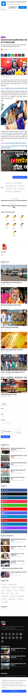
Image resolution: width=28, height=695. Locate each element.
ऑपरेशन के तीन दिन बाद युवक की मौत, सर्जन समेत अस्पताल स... (18, 449)
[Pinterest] (9, 637)
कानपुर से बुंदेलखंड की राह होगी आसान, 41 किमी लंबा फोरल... (19, 456)
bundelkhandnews (5, 587)
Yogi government (11, 599)
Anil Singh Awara (14, 563)
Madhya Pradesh (20, 596)
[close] (26, 678)
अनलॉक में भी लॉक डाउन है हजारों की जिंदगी (9, 327)
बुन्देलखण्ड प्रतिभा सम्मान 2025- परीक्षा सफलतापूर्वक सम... (17, 554)
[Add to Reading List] (23, 55)
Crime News (12, 596)
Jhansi (7, 593)
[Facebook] (2, 634)
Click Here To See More (19, 177)
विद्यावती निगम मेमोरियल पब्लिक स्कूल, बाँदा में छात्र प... (18, 471)
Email (2, 414)
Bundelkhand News (12, 584)
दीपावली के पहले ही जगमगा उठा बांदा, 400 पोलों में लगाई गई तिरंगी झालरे (14, 200)
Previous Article (14, 198)
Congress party (9, 183)
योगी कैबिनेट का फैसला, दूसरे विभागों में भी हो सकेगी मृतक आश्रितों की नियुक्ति (14, 206)
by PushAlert (4, 8)
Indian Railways (5, 602)
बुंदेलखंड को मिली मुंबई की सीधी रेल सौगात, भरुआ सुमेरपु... (18, 649)
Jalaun (16, 593)
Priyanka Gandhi (9, 188)
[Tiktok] (13, 634)
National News (5, 596)
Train (15, 188)
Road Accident (20, 599)
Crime (3, 593)
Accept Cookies (14, 691)
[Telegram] (6, 637)
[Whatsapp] (17, 634)
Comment (3, 420)
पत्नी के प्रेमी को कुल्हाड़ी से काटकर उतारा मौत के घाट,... (19, 572)
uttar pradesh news (18, 183)
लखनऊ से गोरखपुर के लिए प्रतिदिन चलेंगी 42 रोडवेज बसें (15, 143)
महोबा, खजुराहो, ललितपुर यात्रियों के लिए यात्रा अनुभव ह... (18, 656)
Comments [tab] (4, 404)
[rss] (2, 641)
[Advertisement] (14, 22)
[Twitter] (6, 634)
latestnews (14, 587)
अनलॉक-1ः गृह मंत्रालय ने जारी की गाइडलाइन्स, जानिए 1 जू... (13, 372)
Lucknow (16, 590)
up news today (9, 191)
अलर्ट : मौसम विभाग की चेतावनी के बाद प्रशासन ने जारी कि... (19, 463)
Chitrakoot (4, 584)
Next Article (13, 204)
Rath (12, 593)
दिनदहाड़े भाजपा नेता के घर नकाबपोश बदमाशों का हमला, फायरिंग (12, 568)
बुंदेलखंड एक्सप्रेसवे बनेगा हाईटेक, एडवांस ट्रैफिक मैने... (18, 664)
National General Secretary (11, 186)
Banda (3, 590)
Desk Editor (3, 251)
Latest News (9, 590)
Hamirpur (22, 590)
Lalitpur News (21, 188)
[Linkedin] (13, 637)
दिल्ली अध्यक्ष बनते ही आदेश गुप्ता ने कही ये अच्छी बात (11, 305)
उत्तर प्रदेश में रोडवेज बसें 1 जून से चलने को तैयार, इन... (12, 282)
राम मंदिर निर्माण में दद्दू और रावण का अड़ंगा (9, 394)
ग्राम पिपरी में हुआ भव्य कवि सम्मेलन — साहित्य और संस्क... (18, 547)
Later (16, 6)
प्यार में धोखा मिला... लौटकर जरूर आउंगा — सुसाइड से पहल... (18, 561)
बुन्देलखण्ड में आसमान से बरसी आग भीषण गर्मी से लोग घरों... (12, 349)
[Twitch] (17, 637)
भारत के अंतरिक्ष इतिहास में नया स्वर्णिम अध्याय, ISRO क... (18, 540)
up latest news (21, 186)
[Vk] (20, 637)
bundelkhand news (17, 191)
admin (2, 284)
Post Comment (5, 436)
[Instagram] (9, 634)
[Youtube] (20, 634)
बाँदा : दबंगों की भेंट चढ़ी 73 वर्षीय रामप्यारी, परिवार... (18, 478)
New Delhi (4, 599)
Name (2, 408)
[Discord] (2, 637)
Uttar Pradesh (21, 587)
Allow (24, 6)
